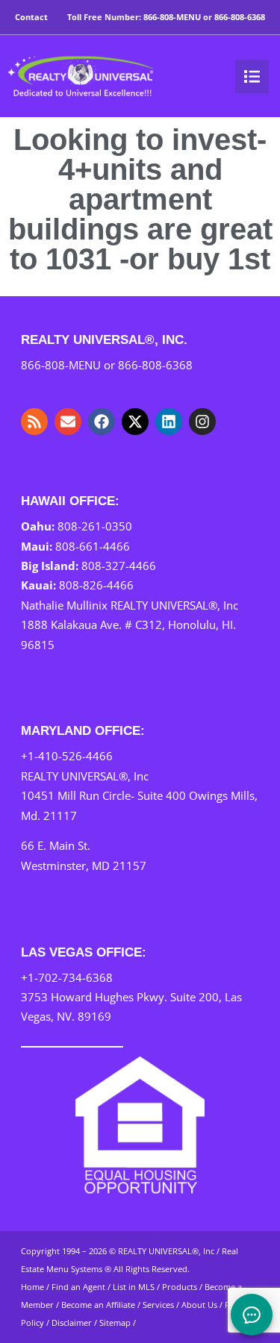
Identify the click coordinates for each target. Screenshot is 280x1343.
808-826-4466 (96, 584)
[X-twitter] (135, 421)
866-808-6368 (239, 16)
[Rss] (34, 421)
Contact (31, 16)
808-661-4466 (92, 546)
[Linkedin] (168, 421)
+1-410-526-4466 (67, 755)
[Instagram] (202, 421)
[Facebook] (101, 421)
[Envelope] (68, 421)
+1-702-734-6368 (67, 977)
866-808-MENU (172, 16)
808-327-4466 (118, 565)
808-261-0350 (94, 526)
